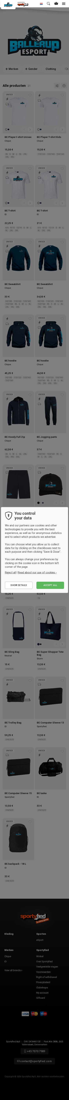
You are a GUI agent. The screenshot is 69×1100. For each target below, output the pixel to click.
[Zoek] (48, 3)
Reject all (10, 572)
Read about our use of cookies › (37, 572)
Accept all (50, 585)
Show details (18, 585)
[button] (41, 3)
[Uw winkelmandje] (56, 3)
